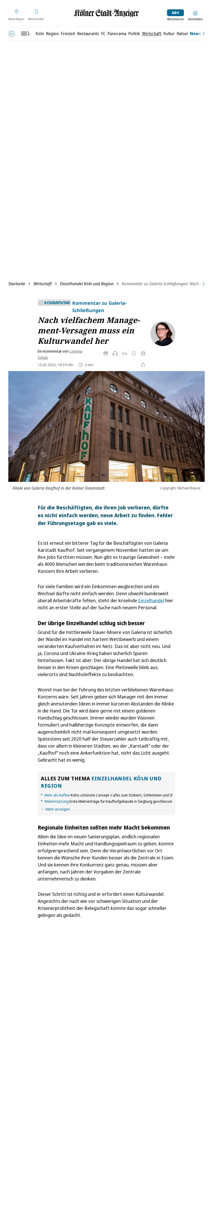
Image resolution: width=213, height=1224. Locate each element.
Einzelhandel (151, 600)
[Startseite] (106, 13)
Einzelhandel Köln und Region (87, 284)
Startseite (16, 284)
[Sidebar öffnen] (25, 33)
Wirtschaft (43, 284)
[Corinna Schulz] (160, 333)
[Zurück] (11, 33)
